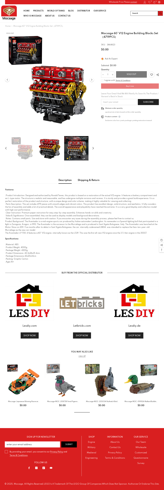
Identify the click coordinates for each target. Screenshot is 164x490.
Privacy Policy (56, 452)
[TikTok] (43, 468)
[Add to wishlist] (152, 75)
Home (8, 26)
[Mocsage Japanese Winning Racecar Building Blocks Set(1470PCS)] (23, 380)
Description (65, 180)
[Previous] (7, 80)
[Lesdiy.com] (29, 300)
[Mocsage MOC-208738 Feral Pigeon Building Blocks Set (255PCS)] (62, 380)
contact (133, 2)
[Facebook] (29, 468)
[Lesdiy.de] (134, 300)
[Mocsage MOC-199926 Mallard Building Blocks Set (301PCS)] (141, 380)
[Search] (146, 13)
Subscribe (148, 102)
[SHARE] (157, 75)
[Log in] (145, 2)
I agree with (109, 80)
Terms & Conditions (123, 80)
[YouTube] (51, 468)
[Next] (92, 80)
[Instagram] (36, 468)
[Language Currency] (159, 2)
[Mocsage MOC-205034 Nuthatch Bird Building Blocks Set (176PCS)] (101, 380)
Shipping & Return (89, 180)
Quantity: (105, 70)
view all (82, 356)
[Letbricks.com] (82, 300)
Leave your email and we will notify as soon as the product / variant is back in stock (129, 95)
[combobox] (144, 13)
